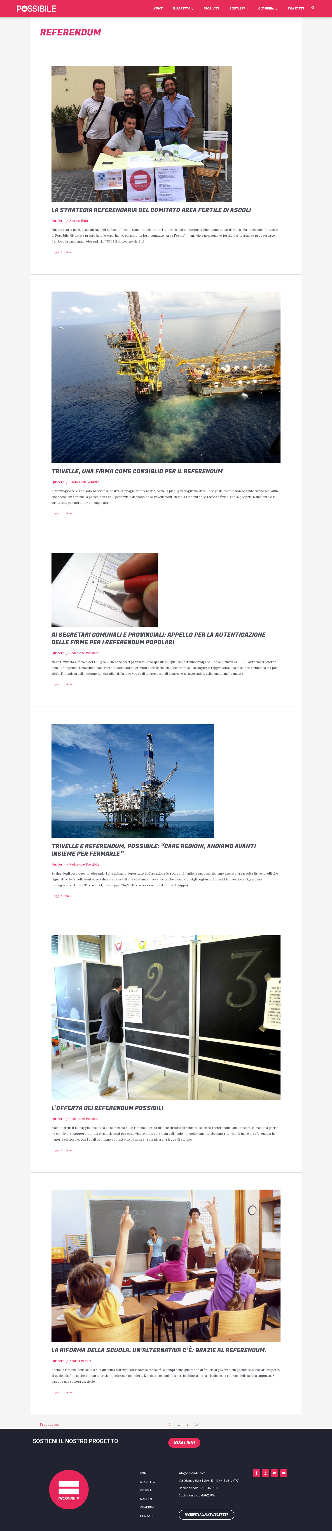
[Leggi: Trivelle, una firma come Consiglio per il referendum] (165, 377)
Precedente (47, 1424)
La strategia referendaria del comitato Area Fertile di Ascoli (151, 210)
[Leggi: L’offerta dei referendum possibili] (165, 1017)
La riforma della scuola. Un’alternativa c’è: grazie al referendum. (159, 1350)
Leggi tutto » (61, 251)
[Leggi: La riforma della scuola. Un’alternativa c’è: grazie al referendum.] (165, 1265)
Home (158, 8)
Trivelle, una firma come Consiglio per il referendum (137, 471)
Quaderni (266, 8)
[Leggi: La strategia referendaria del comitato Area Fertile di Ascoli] (141, 134)
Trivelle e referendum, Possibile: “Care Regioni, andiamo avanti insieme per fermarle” (153, 850)
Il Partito (181, 8)
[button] (313, 8)
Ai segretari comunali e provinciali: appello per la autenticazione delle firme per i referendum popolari (158, 639)
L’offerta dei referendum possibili (107, 1108)
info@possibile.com (192, 1473)
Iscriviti (211, 8)
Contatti (296, 8)
